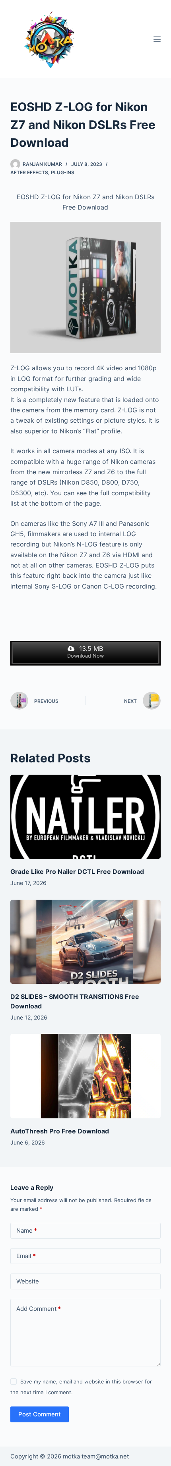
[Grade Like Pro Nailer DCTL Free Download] (85, 817)
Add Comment (38, 1308)
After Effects (29, 172)
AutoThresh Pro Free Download (59, 1131)
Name (26, 1230)
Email (26, 1256)
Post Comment (39, 1414)
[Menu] (157, 39)
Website (27, 1281)
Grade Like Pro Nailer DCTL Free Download (77, 871)
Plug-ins (62, 172)
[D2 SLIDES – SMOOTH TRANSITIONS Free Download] (85, 942)
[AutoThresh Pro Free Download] (85, 1076)
